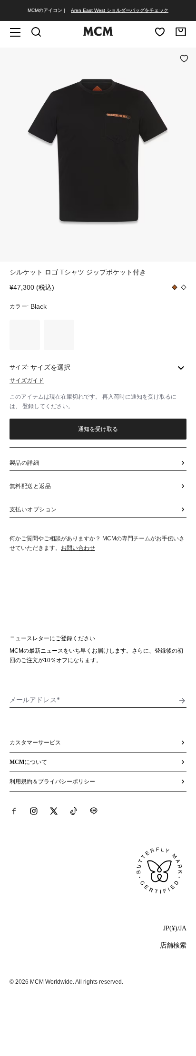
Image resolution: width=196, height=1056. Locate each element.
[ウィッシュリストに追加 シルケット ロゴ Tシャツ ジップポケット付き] (184, 59)
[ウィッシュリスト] (160, 32)
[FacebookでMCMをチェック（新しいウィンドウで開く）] (14, 811)
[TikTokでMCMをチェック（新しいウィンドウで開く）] (73, 811)
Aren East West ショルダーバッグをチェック (119, 10)
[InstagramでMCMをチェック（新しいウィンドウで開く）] (33, 811)
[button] (98, 154)
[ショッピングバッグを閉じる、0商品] (180, 32)
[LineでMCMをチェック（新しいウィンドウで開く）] (93, 811)
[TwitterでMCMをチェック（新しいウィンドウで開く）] (53, 811)
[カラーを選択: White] (59, 335)
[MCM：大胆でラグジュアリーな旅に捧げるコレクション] (98, 34)
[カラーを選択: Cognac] (25, 335)
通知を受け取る (98, 429)
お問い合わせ (78, 548)
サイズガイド (27, 380)
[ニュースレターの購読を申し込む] (182, 700)
